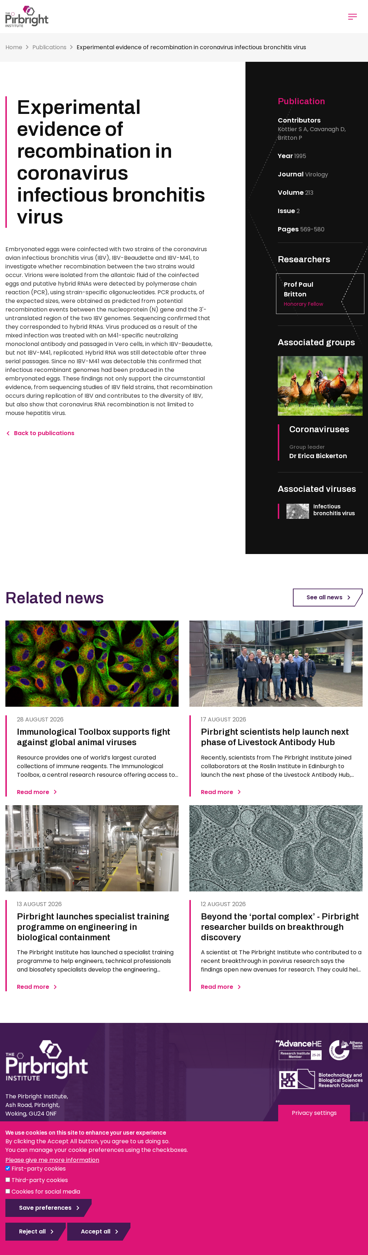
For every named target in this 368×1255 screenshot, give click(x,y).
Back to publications (44, 433)
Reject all (32, 1231)
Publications (49, 47)
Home (13, 47)
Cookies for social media (46, 1191)
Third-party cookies (40, 1180)
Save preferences (45, 1208)
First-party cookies (39, 1168)
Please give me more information (52, 1160)
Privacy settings (314, 1113)
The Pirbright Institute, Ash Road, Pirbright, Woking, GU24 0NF (36, 1105)
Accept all (95, 1231)
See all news (324, 597)
